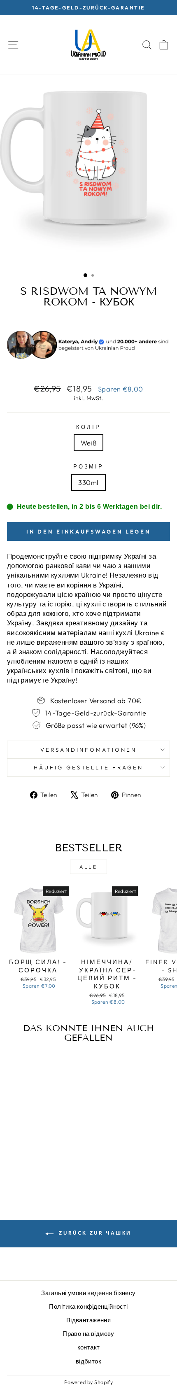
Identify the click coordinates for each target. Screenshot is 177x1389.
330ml (88, 482)
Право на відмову (88, 1334)
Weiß (89, 442)
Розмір (88, 466)
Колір (88, 427)
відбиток (88, 1361)
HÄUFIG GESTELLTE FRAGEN (88, 767)
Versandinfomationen (88, 749)
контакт (88, 1347)
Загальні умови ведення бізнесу (88, 1293)
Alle (88, 867)
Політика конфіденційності (88, 1306)
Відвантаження (88, 1320)
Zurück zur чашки (94, 1233)
